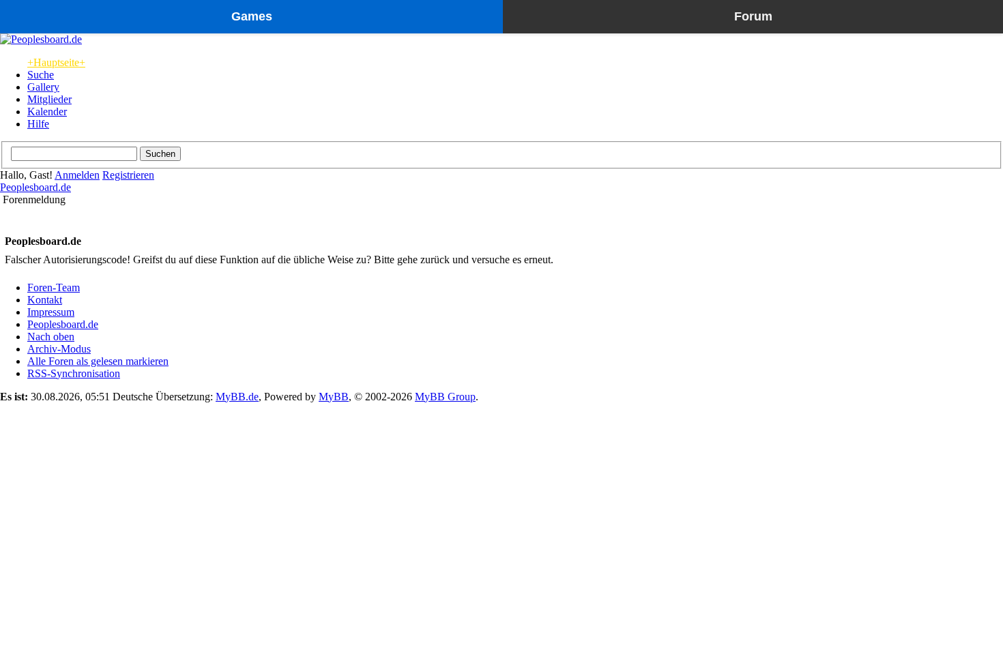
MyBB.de (237, 396)
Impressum (50, 312)
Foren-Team (53, 287)
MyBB (334, 396)
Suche (40, 74)
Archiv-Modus (59, 349)
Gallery (43, 87)
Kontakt (44, 300)
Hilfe (38, 124)
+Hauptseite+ (56, 62)
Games (251, 16)
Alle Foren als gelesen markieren (98, 361)
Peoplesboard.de (35, 187)
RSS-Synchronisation (73, 373)
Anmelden (77, 175)
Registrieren (128, 175)
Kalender (47, 111)
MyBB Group (445, 396)
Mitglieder (49, 99)
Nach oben (50, 336)
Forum (753, 16)
